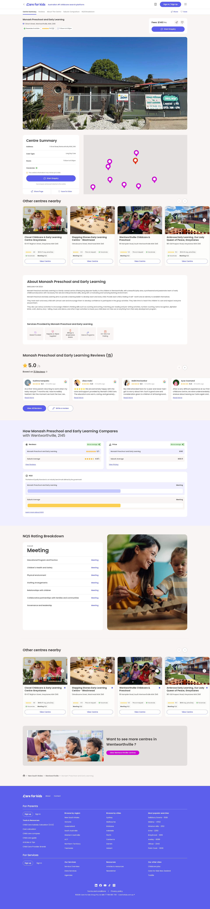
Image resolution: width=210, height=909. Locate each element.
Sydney (109, 817)
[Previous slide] (28, 220)
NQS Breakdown (88, 12)
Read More (29, 397)
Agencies (68, 875)
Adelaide (110, 830)
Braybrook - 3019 (155, 835)
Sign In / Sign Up (170, 4)
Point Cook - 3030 (155, 848)
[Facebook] (100, 885)
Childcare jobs (154, 866)
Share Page (38, 191)
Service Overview (72, 866)
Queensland (70, 826)
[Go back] (24, 4)
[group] (45, 220)
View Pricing (113, 464)
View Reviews (30, 464)
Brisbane (110, 826)
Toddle (151, 875)
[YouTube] (105, 885)
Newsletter (111, 871)
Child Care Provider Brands (34, 846)
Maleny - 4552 (154, 822)
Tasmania (69, 848)
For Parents (30, 806)
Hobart (109, 848)
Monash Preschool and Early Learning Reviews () (68, 355)
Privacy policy (117, 891)
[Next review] (184, 367)
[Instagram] (114, 885)
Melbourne (111, 822)
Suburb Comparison (71, 12)
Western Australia (72, 835)
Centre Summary (29, 12)
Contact (57, 796)
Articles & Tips (29, 842)
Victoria (68, 822)
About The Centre (54, 12)
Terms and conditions (96, 891)
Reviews (41, 12)
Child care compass (31, 833)
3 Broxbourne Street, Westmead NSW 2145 (88, 244)
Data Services (70, 871)
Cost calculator (29, 829)
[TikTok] (109, 885)
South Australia (71, 830)
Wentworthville (52, 776)
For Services (30, 855)
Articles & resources (115, 866)
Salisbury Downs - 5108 (158, 817)
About (48, 796)
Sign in (38, 814)
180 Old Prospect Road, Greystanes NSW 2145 (184, 244)
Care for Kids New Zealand (159, 871)
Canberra (110, 839)
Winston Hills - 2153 (156, 826)
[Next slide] (184, 201)
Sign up (28, 814)
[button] (29, 231)
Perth (108, 835)
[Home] (24, 776)
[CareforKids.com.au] (32, 796)
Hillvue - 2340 (154, 844)
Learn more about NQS (34, 512)
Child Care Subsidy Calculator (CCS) (38, 824)
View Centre (45, 261)
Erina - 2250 (153, 830)
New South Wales (35, 776)
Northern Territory (72, 844)
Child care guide (30, 838)
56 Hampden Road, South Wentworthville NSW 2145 (138, 244)
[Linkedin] (96, 885)
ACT (66, 839)
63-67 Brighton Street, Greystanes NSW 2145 (41, 244)
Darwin (109, 844)
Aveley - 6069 (154, 839)
